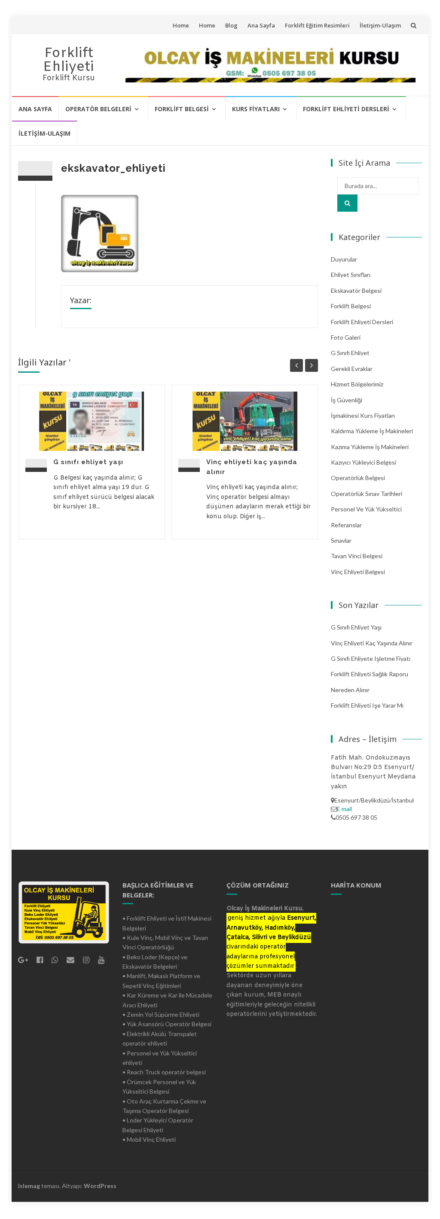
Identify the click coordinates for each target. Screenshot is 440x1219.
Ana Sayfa (261, 25)
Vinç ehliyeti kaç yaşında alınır (371, 643)
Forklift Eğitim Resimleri (317, 25)
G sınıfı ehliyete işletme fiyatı (370, 658)
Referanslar (346, 525)
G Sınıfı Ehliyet (350, 352)
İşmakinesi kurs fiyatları (363, 415)
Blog (231, 25)
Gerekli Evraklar (352, 368)
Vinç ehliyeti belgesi (358, 571)
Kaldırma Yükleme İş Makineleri (372, 431)
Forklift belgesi (182, 109)
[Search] (347, 203)
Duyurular (344, 259)
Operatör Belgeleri (98, 109)
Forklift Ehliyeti (68, 60)
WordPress (100, 1185)
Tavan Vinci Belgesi (356, 555)
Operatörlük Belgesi (358, 477)
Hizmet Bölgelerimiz (357, 384)
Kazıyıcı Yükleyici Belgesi (363, 462)
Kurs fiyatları (256, 109)
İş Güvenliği (346, 400)
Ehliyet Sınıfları (350, 274)
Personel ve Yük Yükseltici (366, 509)
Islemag (29, 1185)
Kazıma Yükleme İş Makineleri (370, 446)
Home (181, 25)
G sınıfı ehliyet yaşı (88, 462)
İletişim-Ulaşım (380, 25)
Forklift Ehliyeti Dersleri (346, 109)
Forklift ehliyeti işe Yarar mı (367, 705)
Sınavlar (341, 540)
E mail (344, 808)
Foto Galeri (346, 337)
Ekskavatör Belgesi (356, 290)
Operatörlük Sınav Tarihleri (366, 493)
